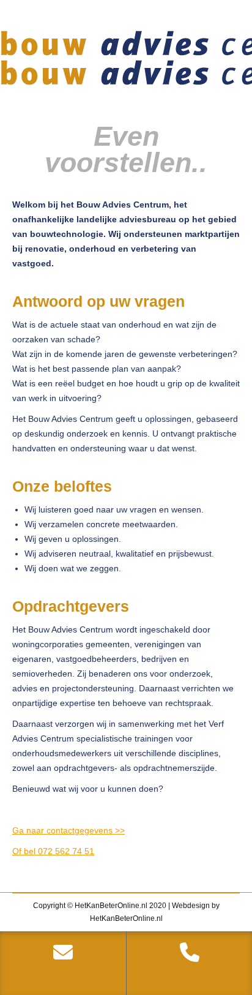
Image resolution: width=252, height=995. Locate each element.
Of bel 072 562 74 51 (53, 851)
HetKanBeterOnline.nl (126, 918)
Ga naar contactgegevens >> (68, 830)
